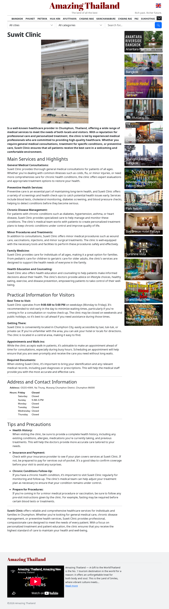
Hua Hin (55, 18)
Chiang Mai (86, 18)
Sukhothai (148, 18)
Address (14, 387)
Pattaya (42, 18)
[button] (31, 403)
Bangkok (17, 18)
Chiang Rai (125, 18)
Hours (13, 392)
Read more (71, 585)
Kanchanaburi (105, 18)
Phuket (30, 18)
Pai (136, 18)
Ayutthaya (70, 18)
